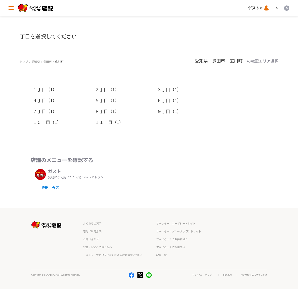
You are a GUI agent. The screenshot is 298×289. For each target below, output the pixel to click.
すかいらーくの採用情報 (170, 247)
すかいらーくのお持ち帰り (172, 239)
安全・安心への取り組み (97, 247)
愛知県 (35, 61)
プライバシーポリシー (203, 275)
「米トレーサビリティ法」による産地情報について (113, 255)
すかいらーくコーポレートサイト (175, 223)
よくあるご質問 (92, 223)
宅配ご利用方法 (92, 231)
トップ (24, 61)
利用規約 (227, 275)
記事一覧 (161, 255)
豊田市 (47, 61)
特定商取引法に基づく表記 (254, 275)
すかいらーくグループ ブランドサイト (178, 231)
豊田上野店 (50, 187)
